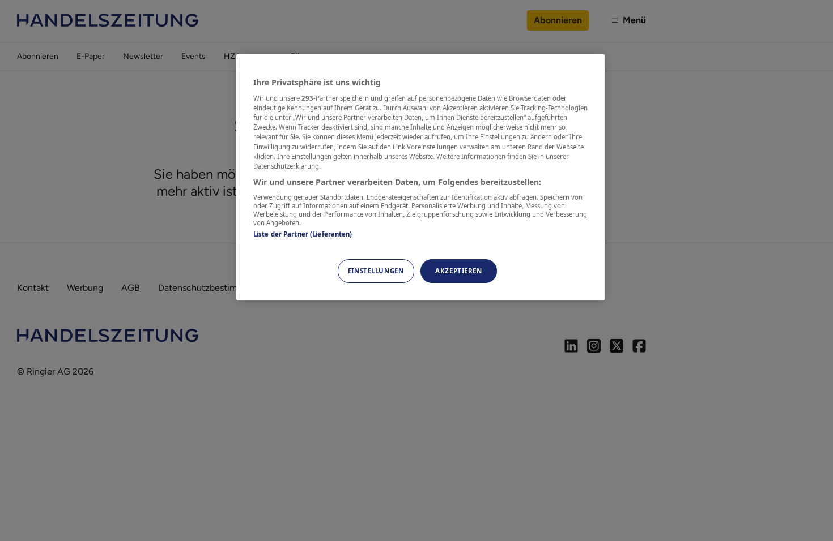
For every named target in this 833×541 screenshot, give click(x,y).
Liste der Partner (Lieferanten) (302, 234)
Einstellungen (375, 271)
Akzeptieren (458, 271)
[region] (420, 177)
